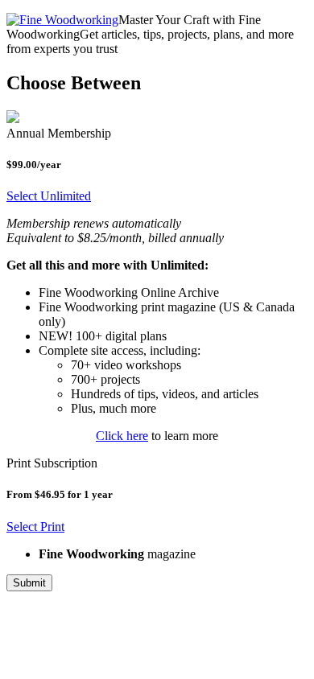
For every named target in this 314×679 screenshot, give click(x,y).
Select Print (35, 526)
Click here (122, 435)
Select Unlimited (48, 196)
